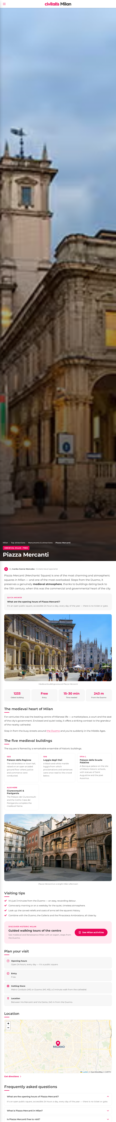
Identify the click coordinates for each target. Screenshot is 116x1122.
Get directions (11, 1076)
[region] (58, 1046)
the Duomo (53, 731)
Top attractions (18, 543)
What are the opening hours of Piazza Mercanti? (33, 1096)
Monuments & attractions (40, 543)
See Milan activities (93, 932)
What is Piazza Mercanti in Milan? (25, 1110)
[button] (58, 1043)
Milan (5, 543)
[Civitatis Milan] (58, 4)
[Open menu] (4, 4)
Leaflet (85, 1072)
